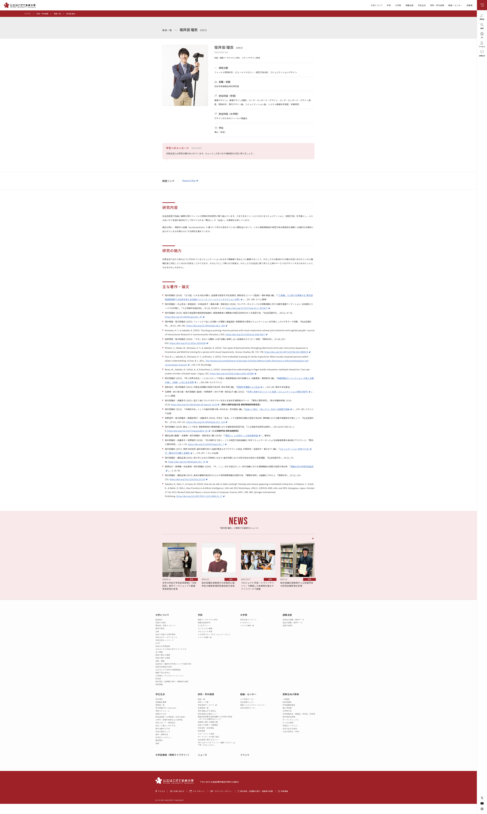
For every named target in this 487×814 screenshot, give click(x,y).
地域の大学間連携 (162, 646)
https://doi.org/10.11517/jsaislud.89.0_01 (187, 430)
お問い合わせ (178, 791)
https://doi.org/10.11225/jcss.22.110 (187, 479)
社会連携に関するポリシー (209, 739)
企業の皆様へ (288, 625)
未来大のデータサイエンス (166, 637)
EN (482, 37)
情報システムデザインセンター (253, 705)
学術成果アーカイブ (206, 705)
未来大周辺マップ (162, 731)
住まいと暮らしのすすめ (165, 725)
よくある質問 (288, 722)
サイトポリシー (199, 791)
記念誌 (158, 678)
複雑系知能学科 (204, 622)
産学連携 (201, 731)
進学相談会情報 (289, 717)
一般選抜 (286, 699)
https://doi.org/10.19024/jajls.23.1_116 (205, 422)
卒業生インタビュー (291, 725)
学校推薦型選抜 (289, 705)
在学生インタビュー (163, 737)
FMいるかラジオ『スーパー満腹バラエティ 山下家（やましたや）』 (216, 743)
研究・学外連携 (437, 5)
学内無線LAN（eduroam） (166, 708)
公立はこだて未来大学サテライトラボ (170, 649)
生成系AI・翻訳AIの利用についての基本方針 (173, 664)
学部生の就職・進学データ (293, 619)
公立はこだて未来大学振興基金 (168, 669)
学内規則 (159, 699)
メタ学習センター (247, 699)
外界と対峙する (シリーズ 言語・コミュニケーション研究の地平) (277, 391)
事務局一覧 (160, 705)
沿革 (157, 631)
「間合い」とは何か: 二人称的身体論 (241, 435)
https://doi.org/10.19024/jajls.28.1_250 (205, 325)
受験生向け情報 (291, 694)
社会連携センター (247, 702)
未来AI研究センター (248, 708)
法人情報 (159, 652)
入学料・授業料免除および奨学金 (169, 720)
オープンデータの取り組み (209, 737)
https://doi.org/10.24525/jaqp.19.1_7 (206, 444)
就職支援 (409, 5)
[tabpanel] (179, 566)
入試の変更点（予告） (292, 731)
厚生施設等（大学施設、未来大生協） (170, 717)
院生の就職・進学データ (292, 622)
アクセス (161, 791)
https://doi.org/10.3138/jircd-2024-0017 (245, 334)
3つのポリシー (204, 625)
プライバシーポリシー (223, 791)
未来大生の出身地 (290, 728)
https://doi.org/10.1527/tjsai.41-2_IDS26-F (246, 308)
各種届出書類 (160, 702)
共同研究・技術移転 (206, 728)
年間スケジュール (162, 711)
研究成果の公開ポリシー (208, 714)
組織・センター (455, 5)
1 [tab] (312, 538)
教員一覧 (201, 699)
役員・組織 (160, 661)
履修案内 (159, 740)
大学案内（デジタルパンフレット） (170, 675)
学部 (389, 5)
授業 (157, 743)
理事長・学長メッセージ (165, 625)
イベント (244, 754)
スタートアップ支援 (206, 734)
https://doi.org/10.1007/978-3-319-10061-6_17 (199, 496)
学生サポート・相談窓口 (165, 722)
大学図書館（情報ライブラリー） (172, 754)
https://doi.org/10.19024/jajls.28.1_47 (183, 316)
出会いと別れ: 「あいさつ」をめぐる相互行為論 (267, 409)
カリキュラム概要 (205, 628)
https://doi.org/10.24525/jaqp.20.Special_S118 (194, 404)
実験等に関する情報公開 (208, 722)
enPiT (157, 643)
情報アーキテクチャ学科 (208, 619)
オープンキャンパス (291, 720)
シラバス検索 (203, 637)
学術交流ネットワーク (164, 640)
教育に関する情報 (162, 655)
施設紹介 (159, 619)
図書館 (470, 5)
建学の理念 (160, 628)
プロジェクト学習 (205, 631)
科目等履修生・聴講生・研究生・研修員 (299, 714)
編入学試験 (287, 708)
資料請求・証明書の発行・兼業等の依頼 (171, 681)
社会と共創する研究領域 (165, 634)
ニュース (202, 754)
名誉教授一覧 (203, 708)
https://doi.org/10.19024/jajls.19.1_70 (186, 461)
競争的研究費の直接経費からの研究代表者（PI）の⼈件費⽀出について (215, 717)
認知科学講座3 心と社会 (248, 386)
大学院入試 (287, 711)
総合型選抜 (287, 702)
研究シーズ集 (203, 702)
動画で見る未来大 (162, 672)
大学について (376, 5)
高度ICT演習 (160, 622)
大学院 (398, 5)
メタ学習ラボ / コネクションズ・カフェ (214, 634)
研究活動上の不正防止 (207, 711)
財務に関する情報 (162, 658)
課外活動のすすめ (162, 728)
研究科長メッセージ (248, 619)
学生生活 (422, 5)
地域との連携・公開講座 (208, 725)
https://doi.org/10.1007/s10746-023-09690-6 (286, 351)
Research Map (189, 180)
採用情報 (159, 684)
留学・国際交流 (161, 734)
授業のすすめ (160, 714)
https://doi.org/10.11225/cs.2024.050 (188, 343)
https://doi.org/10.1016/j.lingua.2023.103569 (232, 373)
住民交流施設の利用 (163, 667)
